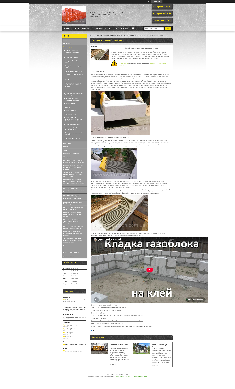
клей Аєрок (141, 83)
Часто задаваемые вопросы (71, 252)
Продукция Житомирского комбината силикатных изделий (73, 84)
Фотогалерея (67, 43)
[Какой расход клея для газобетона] (100, 55)
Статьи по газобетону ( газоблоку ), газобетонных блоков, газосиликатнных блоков (119, 35)
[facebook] (91, 330)
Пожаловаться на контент (123, 376)
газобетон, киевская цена (138, 63)
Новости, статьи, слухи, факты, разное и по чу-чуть (107, 323)
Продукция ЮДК (70, 103)
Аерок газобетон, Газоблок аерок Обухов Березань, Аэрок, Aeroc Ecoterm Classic (73, 174)
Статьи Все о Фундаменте (99, 318)
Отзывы (65, 249)
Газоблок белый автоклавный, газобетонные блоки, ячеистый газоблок (72, 233)
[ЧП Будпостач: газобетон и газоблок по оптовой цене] (74, 14)
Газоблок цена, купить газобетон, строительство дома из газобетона (73, 161)
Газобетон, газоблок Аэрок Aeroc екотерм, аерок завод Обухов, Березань (73, 167)
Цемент (67, 107)
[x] (93, 330)
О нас (115, 28)
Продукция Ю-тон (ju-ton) (72, 124)
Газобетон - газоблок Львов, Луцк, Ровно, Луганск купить (73, 208)
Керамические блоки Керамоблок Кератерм (72, 99)
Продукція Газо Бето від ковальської (72, 138)
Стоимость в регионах (82, 28)
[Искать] (168, 28)
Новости (65, 146)
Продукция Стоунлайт (71, 57)
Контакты (124, 28)
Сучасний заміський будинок (119, 344)
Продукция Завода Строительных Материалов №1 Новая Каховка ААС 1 (73, 119)
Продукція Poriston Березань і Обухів (74, 66)
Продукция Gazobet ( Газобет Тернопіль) (74, 94)
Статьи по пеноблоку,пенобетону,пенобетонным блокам (108, 307)
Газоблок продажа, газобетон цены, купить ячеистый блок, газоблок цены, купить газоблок (72, 196)
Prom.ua (125, 374)
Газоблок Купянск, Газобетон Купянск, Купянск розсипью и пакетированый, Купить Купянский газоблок (73, 182)
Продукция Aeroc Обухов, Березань (73, 61)
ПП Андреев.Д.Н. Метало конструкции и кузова (72, 128)
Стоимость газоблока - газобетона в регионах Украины (72, 52)
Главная (67, 28)
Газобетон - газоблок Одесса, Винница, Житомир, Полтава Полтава (72, 214)
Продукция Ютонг (70, 114)
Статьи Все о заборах (98, 313)
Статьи (65, 150)
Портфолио (66, 40)
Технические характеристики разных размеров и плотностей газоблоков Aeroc (72, 240)
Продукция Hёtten (70, 110)
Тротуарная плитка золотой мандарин (73, 133)
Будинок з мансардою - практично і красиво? (159, 345)
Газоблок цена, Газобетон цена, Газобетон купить (73, 203)
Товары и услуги (101, 28)
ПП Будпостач (67, 157)
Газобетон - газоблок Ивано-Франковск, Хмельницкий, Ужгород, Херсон (71, 221)
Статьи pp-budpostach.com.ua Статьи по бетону (106, 310)
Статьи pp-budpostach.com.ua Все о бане (104, 305)
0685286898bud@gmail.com (73, 351)
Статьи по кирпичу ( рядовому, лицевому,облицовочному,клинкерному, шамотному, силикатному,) (121, 326)
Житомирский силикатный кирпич (73, 78)
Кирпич (67, 90)
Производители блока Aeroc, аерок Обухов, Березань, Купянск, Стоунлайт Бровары (74, 72)
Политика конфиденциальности (139, 376)
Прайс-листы (67, 143)
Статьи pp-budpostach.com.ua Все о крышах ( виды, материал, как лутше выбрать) (117, 315)
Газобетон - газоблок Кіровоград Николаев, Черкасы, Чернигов (73, 227)
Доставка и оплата (68, 256)
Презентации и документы (71, 153)
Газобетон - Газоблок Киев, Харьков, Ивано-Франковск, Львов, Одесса (73, 190)
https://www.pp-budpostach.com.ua (75, 344)
